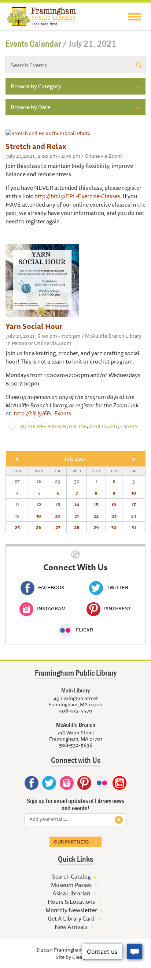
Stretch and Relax (35, 146)
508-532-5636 (75, 745)
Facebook (51, 587)
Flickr (84, 630)
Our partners (71, 841)
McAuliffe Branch (43, 426)
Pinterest (117, 608)
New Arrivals (71, 926)
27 (57, 527)
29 (96, 527)
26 (38, 527)
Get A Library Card (71, 918)
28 (77, 527)
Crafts (128, 426)
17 (134, 504)
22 (96, 515)
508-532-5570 (75, 711)
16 (113, 504)
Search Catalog (71, 876)
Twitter (117, 587)
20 (57, 515)
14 (76, 504)
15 (96, 504)
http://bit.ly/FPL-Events (42, 413)
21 (76, 515)
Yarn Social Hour (33, 326)
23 (114, 515)
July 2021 (75, 458)
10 (133, 492)
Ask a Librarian (71, 893)
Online (78, 426)
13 (58, 504)
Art (113, 426)
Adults (98, 426)
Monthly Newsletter (71, 910)
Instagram (51, 608)
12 (39, 504)
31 (134, 527)
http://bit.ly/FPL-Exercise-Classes (77, 196)
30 (114, 527)
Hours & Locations (71, 901)
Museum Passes (71, 884)
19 (38, 515)
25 (17, 527)
